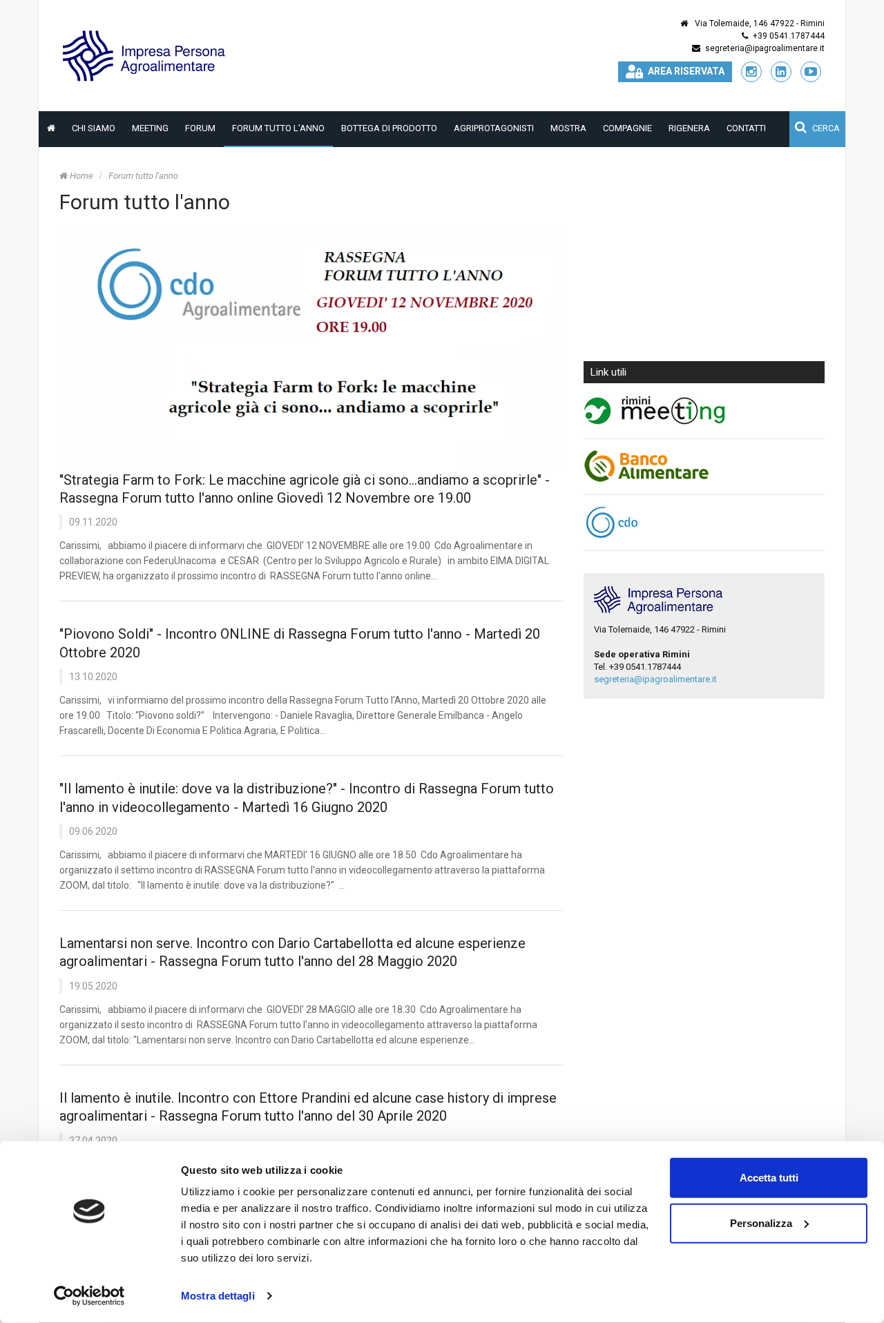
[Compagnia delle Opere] (704, 522)
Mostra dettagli (218, 1296)
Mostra (568, 128)
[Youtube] (810, 71)
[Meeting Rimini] (704, 411)
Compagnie (627, 128)
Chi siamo (93, 128)
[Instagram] (751, 71)
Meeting (150, 128)
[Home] (51, 128)
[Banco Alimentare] (704, 467)
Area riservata (686, 71)
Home (80, 176)
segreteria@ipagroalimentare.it (765, 48)
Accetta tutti (769, 1178)
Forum (200, 128)
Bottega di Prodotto (389, 128)
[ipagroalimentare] (145, 54)
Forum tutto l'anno (278, 128)
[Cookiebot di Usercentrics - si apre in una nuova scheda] (89, 1296)
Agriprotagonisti (494, 128)
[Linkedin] (781, 71)
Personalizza (761, 1222)
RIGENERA (689, 128)
